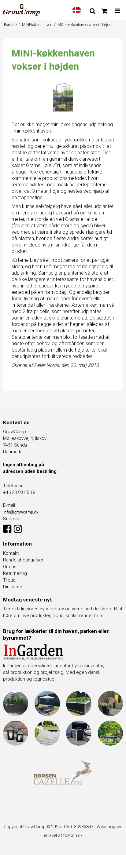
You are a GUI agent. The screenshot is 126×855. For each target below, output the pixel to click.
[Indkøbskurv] (104, 10)
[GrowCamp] (21, 10)
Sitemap (11, 518)
